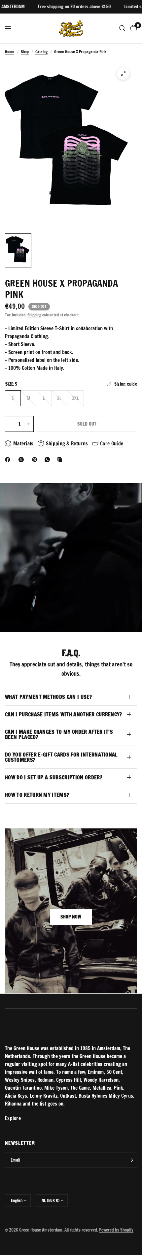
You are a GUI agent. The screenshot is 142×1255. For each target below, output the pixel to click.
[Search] (122, 28)
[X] (22, 460)
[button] (70, 917)
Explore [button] (13, 1118)
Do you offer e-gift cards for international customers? (61, 757)
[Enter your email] (130, 1160)
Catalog (41, 51)
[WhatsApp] (49, 460)
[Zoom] (123, 73)
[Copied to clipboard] (61, 460)
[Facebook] (9, 460)
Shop (25, 51)
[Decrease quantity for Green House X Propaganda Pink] (10, 424)
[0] (132, 28)
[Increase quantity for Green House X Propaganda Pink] (28, 424)
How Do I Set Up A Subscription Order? (53, 777)
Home (9, 51)
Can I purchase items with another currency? (63, 714)
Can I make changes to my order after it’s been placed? (59, 734)
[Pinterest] (36, 460)
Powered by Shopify (116, 1230)
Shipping (34, 315)
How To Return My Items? (37, 794)
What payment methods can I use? (48, 696)
